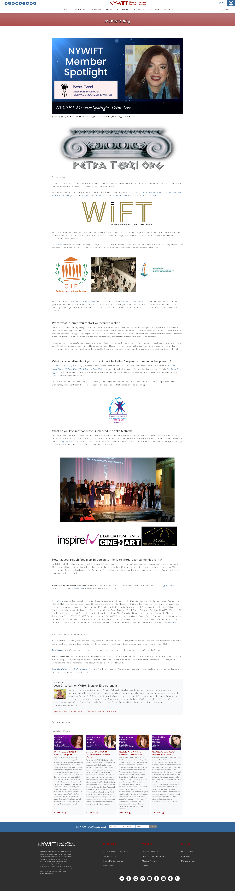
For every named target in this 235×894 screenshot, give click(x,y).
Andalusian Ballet (90, 195)
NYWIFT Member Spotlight (82, 117)
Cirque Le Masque (149, 192)
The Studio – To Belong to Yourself (67, 366)
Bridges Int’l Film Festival (133, 301)
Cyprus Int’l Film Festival (86, 301)
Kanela (55, 641)
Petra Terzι (57, 244)
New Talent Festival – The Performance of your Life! (75, 669)
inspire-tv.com (67, 441)
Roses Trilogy (99, 369)
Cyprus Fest (167, 585)
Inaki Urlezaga (149, 195)
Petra (85, 672)
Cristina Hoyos (66, 195)
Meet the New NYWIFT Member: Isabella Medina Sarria (98, 754)
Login (222, 3)
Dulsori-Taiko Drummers (110, 195)
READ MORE (58, 813)
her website (170, 622)
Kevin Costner (165, 192)
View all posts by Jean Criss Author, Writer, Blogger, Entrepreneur (85, 711)
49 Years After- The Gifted (76, 369)
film (67, 117)
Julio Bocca (128, 195)
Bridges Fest (78, 588)
